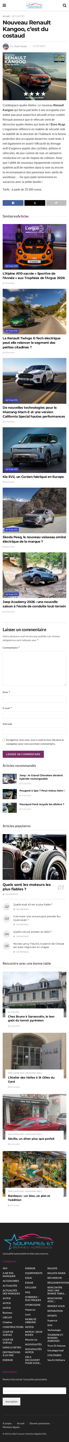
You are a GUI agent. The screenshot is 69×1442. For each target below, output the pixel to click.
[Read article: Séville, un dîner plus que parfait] (34, 1117)
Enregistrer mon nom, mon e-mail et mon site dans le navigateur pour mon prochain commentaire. (35, 741)
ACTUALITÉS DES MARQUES (11, 1292)
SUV (49, 1325)
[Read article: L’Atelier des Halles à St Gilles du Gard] (34, 1055)
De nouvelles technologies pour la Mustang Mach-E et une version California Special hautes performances (34, 412)
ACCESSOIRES (11, 1281)
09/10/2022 (15, 1087)
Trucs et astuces (56, 1345)
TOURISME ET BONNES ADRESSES (55, 1337)
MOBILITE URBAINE (30, 1321)
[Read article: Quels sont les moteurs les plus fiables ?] (34, 857)
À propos (7, 1423)
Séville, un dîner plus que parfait (31, 1138)
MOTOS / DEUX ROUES (33, 1333)
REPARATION (55, 1311)
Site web (7, 723)
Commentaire (11, 647)
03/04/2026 (9, 612)
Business (7, 1312)
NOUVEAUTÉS (33, 1344)
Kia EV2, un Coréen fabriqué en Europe (33, 477)
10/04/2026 (9, 283)
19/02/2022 (26, 783)
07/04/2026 (9, 422)
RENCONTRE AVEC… (54, 1300)
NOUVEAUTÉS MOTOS (33, 1351)
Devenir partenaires (40, 1423)
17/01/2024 (26, 809)
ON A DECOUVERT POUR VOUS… (33, 1360)
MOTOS (29, 1327)
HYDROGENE (33, 1304)
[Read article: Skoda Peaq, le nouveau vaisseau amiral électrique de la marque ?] (34, 510)
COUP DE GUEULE (8, 1333)
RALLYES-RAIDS (56, 1273)
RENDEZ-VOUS (56, 1306)
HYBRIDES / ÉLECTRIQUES (33, 1299)
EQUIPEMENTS (33, 1273)
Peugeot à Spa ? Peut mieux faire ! (41, 790)
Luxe (27, 1314)
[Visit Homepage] (34, 5)
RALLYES (52, 1268)
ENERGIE (8, 1360)
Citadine (7, 1322)
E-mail (7, 708)
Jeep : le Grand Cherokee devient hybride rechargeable (41, 777)
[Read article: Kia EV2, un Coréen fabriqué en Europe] (34, 450)
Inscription (11, 1401)
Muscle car (31, 1339)
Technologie (54, 1330)
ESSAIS (29, 1282)
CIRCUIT (7, 1317)
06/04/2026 (9, 482)
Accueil (6, 16)
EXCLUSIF (30, 1287)
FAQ (27, 1292)
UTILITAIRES (54, 1355)
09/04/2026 (9, 352)
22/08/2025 (15, 1026)
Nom (6, 692)
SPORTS (52, 1315)
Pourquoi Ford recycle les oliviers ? (41, 804)
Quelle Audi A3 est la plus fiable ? (32, 904)
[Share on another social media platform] (56, 203)
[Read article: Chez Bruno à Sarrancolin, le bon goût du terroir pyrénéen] (34, 994)
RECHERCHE (54, 1278)
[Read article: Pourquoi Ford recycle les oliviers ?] (10, 808)
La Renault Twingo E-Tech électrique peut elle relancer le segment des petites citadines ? (31, 342)
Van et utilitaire (56, 1360)
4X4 (5, 1268)
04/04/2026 (9, 547)
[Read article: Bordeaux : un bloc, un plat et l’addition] (34, 1174)
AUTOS (7, 1298)
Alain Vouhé (20, 46)
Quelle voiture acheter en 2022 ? (32, 931)
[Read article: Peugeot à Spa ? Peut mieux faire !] (10, 794)
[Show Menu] (4, 5)
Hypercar (30, 1309)
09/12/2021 (15, 1205)
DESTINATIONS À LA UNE (11, 1354)
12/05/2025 (26, 795)
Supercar (52, 1320)
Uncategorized (55, 1350)
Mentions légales (11, 1427)
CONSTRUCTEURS (13, 1327)
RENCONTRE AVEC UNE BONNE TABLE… (56, 1290)
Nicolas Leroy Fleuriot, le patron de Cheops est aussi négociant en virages (38, 945)
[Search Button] (64, 5)
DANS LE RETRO (12, 1347)
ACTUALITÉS (18, 16)
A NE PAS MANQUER (9, 1275)
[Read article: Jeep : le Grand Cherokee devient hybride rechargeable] (10, 779)
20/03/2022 (15, 1144)
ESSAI (28, 1278)
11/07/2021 (39, 46)
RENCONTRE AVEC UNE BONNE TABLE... (25, 1073)
